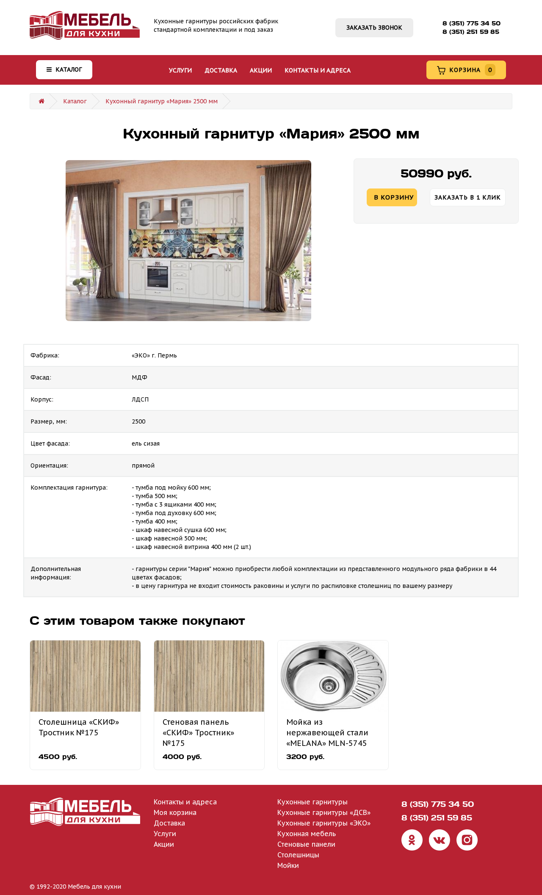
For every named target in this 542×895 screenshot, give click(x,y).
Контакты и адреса (318, 70)
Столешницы (298, 855)
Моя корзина (175, 812)
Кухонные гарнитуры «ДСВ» (324, 812)
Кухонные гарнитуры (312, 802)
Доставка (221, 70)
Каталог (68, 69)
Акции (261, 70)
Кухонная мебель (306, 833)
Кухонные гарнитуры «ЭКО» (324, 823)
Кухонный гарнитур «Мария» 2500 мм (161, 101)
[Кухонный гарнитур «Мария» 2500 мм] (188, 240)
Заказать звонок (374, 27)
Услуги (180, 70)
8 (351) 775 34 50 (471, 23)
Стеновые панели (306, 844)
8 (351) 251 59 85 (470, 32)
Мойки (288, 865)
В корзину (394, 197)
